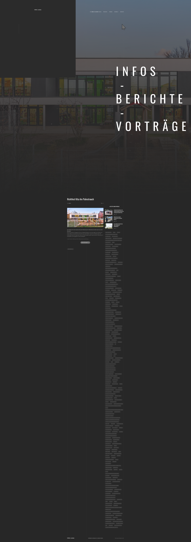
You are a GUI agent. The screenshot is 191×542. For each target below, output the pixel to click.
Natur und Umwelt (118, 399)
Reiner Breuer (114, 449)
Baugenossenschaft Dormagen (111, 258)
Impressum (90, 538)
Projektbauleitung (116, 437)
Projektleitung (109, 441)
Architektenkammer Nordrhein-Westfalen (114, 240)
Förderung (108, 306)
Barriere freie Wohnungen (111, 248)
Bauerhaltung (108, 256)
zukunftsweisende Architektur (112, 527)
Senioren (114, 461)
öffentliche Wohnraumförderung (112, 421)
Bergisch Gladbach (109, 264)
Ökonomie (113, 423)
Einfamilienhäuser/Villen (110, 294)
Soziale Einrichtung (115, 475)
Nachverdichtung (109, 397)
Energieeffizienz (109, 296)
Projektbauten (108, 439)
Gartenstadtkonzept (110, 314)
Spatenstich (115, 477)
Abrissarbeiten (108, 232)
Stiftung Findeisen (109, 489)
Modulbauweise (108, 391)
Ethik (107, 298)
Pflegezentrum (108, 429)
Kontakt (122, 11)
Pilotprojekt (114, 431)
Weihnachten (108, 509)
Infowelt (116, 11)
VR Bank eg (116, 505)
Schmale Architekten (110, 459)
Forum (121, 306)
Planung (121, 431)
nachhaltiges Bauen (109, 395)
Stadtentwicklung (116, 481)
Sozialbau (107, 475)
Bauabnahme (108, 252)
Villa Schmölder (109, 505)
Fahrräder (108, 302)
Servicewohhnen (109, 469)
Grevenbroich (115, 320)
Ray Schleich (116, 447)
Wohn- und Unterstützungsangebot (113, 511)
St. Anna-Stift (108, 481)
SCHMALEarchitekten (37, 9)
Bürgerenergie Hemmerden (111, 276)
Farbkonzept (108, 304)
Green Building (108, 320)
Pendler (120, 427)
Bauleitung (114, 260)
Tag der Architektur (116, 493)
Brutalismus (108, 274)
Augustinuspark (118, 244)
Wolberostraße (119, 523)
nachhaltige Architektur (110, 393)
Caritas (118, 276)
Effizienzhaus (108, 292)
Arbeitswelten (108, 238)
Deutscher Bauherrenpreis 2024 (112, 284)
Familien (117, 302)
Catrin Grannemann (109, 278)
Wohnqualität (118, 515)
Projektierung (116, 439)
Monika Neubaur (116, 391)
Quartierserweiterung (116, 443)
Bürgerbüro (114, 274)
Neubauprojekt (113, 401)
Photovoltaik (116, 429)
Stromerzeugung (118, 489)
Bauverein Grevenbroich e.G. (111, 262)
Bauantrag (108, 254)
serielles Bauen (108, 467)
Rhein (120, 451)
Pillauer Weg (108, 431)
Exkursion (111, 298)
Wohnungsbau (108, 521)
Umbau (115, 501)
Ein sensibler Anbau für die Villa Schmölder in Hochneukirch (118, 225)
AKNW (114, 232)
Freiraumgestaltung (109, 312)
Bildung (107, 272)
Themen (110, 11)
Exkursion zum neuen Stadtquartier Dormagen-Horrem (118, 218)
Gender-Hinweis (100, 538)
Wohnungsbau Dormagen (118, 521)
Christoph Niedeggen (110, 280)
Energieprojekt (117, 296)
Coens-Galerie (118, 280)
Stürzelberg (108, 493)
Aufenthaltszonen (109, 244)
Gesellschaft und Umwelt (110, 316)
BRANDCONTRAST (114, 272)
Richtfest (107, 455)
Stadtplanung (108, 483)
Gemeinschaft (118, 314)
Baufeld (114, 256)
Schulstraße (108, 461)
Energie (118, 294)
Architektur (108, 242)
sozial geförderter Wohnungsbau (112, 473)
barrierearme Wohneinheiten (111, 250)
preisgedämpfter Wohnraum (111, 435)
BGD (117, 270)
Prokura (115, 441)
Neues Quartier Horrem (118, 403)
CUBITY (107, 282)
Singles (120, 469)
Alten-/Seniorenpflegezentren (111, 234)
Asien (113, 242)
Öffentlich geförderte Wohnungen (112, 419)
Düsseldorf (113, 290)
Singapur (115, 469)
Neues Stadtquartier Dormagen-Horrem (113, 405)
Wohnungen (119, 519)
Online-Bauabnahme (109, 425)
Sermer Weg (115, 467)
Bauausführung (115, 254)
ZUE (106, 525)
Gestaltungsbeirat (109, 318)
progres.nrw (108, 437)
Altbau (118, 232)
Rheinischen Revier (117, 453)
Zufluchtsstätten (118, 525)
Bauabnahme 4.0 (115, 252)
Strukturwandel (109, 491)
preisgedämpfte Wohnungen (111, 433)
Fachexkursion (118, 298)
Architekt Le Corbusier (117, 238)
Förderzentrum (115, 306)
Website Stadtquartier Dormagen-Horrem (113, 507)
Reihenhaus (108, 449)
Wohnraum (115, 517)
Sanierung (113, 457)
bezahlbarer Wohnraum (110, 270)
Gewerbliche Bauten (118, 318)
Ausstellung (108, 246)
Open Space (117, 425)
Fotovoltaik (108, 308)
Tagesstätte (119, 499)
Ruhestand (108, 457)
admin (70, 203)
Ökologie (107, 423)
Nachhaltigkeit (118, 395)
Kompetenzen (98, 11)
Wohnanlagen (108, 513)
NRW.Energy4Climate (109, 415)
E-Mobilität (120, 290)
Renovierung (114, 451)
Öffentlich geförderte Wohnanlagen (113, 417)
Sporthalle (120, 479)
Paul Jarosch (114, 427)
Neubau (107, 401)
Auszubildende (115, 246)
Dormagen (107, 290)
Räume (115, 445)
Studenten (116, 491)
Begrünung (120, 262)
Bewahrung (108, 266)
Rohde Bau (113, 455)
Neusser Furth (117, 411)
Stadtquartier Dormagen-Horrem (112, 485)
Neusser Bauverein (109, 411)
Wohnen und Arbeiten (110, 515)
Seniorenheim (108, 463)
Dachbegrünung (113, 282)
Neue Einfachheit (109, 403)
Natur (115, 397)
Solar (107, 471)
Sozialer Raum (108, 477)
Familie (113, 302)
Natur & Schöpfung (109, 399)
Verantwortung (109, 503)
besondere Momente (118, 264)
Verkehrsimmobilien (117, 503)
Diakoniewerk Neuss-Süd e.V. (111, 286)
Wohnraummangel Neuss (110, 519)
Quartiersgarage (109, 445)
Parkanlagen (108, 427)
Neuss (107, 407)
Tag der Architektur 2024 (110, 499)
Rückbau (118, 455)
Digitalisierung (118, 288)
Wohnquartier (108, 517)
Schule (116, 459)
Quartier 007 (108, 443)
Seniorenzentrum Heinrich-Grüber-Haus (113, 465)
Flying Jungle (115, 304)
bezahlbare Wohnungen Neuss (111, 268)
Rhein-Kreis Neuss (109, 453)
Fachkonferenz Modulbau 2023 (111, 300)
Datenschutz (94, 538)
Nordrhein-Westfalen (110, 413)
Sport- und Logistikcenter (111, 479)
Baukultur (108, 260)
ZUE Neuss (111, 525)
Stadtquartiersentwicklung (111, 487)
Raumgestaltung (109, 447)
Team (106, 501)
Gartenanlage (118, 312)
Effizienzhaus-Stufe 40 (117, 292)
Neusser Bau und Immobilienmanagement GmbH (114, 409)
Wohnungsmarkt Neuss (110, 523)
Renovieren (108, 451)
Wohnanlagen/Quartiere (117, 513)
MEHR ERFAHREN (84, 242)
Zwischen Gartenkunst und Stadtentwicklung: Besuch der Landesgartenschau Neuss (119, 211)
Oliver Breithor (120, 423)
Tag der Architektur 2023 (110, 497)
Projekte (105, 11)
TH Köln (110, 501)
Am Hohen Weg (114, 236)
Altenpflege (108, 236)
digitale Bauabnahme (109, 288)
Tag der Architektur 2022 (110, 495)
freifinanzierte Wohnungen (111, 310)
